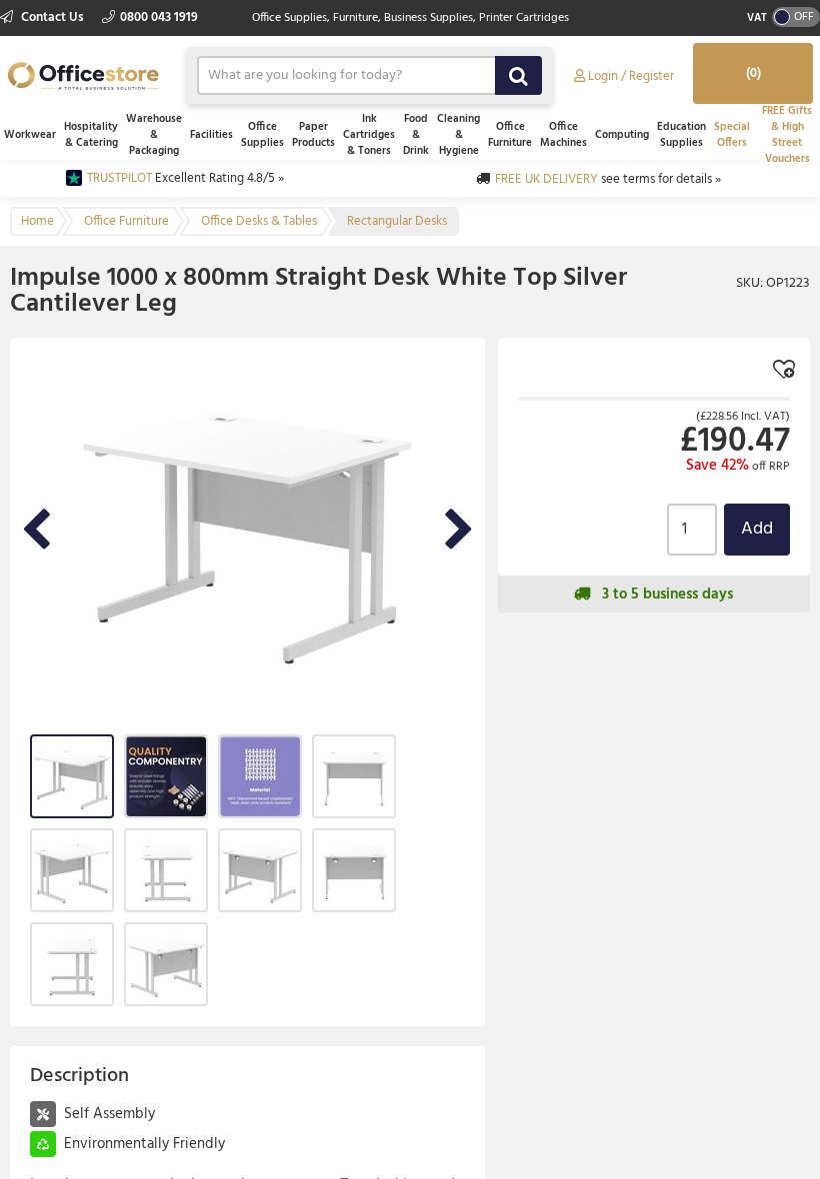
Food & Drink (416, 135)
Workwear (30, 135)
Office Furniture (510, 135)
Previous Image (36, 531)
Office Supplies (262, 135)
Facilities (211, 135)
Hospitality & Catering (91, 135)
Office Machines (563, 135)
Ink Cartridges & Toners (369, 135)
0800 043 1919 (159, 17)
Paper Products (313, 135)
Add (757, 529)
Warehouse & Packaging (154, 135)
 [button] (764, 853)
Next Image (459, 531)
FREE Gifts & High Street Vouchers (787, 135)
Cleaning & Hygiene (458, 135)
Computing (622, 135)
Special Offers (732, 135)
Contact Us (52, 17)
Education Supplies (681, 135)
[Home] (83, 73)
